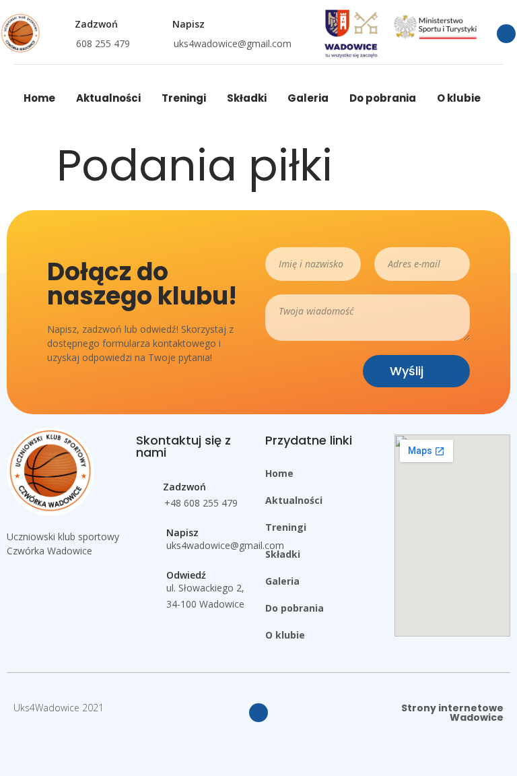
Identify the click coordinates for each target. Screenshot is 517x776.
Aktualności (108, 98)
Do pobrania (382, 98)
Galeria (308, 98)
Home (39, 98)
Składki (247, 98)
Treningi (184, 98)
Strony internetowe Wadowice (452, 712)
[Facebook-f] (506, 33)
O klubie (459, 98)
